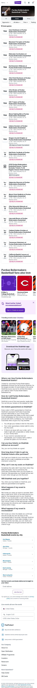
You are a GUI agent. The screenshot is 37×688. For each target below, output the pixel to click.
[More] (33, 8)
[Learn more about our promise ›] (7, 625)
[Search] (25, 2)
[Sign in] (28, 2)
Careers (4, 665)
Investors (4, 658)
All (6, 18)
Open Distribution (7, 651)
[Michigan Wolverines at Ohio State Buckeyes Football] (8, 331)
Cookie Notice (10, 686)
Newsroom (5, 662)
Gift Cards (4, 676)
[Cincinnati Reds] (24, 286)
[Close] (33, 302)
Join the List (18, 592)
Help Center (5, 673)
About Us (4, 648)
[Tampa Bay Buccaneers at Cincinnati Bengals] (24, 331)
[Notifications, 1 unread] (33, 2)
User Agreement (22, 684)
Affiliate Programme (7, 655)
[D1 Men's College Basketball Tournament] (8, 287)
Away (28, 18)
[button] (6, 2)
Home (17, 18)
